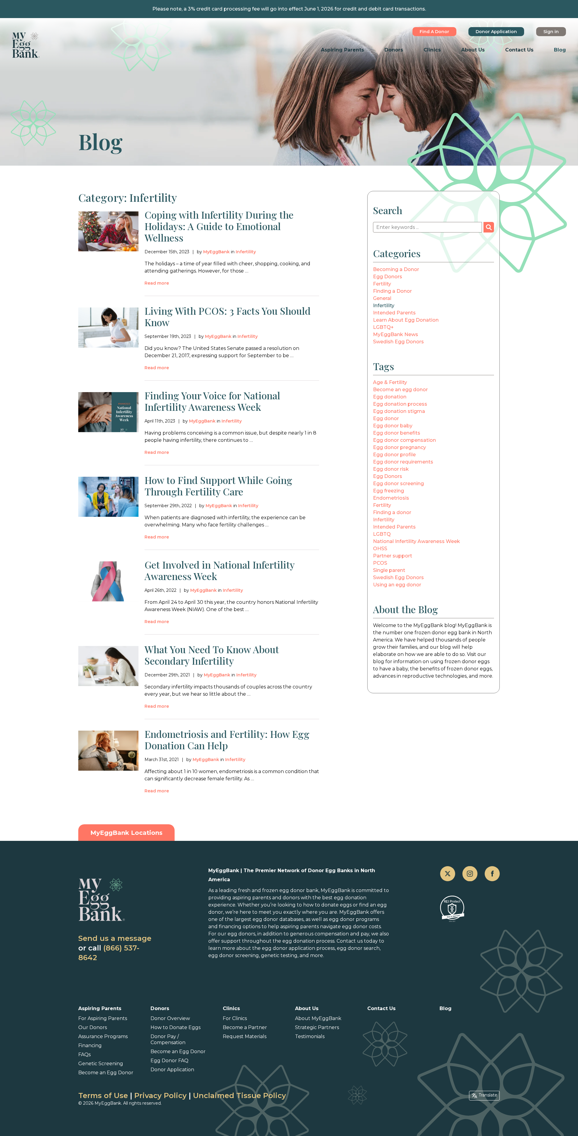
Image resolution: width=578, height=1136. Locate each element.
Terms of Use (103, 1095)
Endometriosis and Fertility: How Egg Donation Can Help (226, 739)
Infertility (246, 251)
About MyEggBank (318, 1018)
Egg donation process (400, 404)
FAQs (84, 1054)
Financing (90, 1045)
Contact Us (519, 50)
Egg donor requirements (403, 462)
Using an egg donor (397, 585)
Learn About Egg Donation (406, 320)
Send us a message (114, 938)
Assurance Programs (103, 1036)
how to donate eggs (327, 905)
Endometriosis (391, 498)
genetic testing (279, 955)
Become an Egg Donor (105, 1072)
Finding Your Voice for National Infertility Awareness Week (212, 401)
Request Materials (244, 1036)
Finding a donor (392, 512)
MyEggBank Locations (126, 832)
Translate (488, 1095)
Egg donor (386, 418)
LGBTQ (382, 534)
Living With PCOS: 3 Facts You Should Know (227, 316)
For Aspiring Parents (102, 1018)
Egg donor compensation (404, 440)
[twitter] (447, 873)
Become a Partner (245, 1027)
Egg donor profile (394, 454)
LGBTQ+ (383, 327)
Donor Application (496, 31)
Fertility (382, 284)
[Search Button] (488, 227)
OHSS (380, 548)
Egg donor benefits (396, 433)
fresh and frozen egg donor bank (278, 890)
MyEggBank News (395, 334)
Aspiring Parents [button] (342, 50)
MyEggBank (216, 251)
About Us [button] (473, 50)
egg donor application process (298, 948)
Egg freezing (388, 491)
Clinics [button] (432, 50)
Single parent (389, 570)
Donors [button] (393, 50)
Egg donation (389, 397)
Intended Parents (394, 313)
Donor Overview (170, 1018)
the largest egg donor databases (264, 919)
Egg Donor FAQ (169, 1060)
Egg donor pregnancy (399, 447)
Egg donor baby (392, 426)
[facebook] (492, 873)
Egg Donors (387, 276)
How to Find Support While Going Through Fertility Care (218, 485)
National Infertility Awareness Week (416, 541)
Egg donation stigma (399, 411)
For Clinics (235, 1018)
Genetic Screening (100, 1063)
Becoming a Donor (396, 269)
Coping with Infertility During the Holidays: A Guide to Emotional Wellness (219, 226)
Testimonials (310, 1036)
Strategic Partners (317, 1027)
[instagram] (469, 873)
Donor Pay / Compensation (168, 1039)
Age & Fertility (390, 382)
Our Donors (92, 1027)
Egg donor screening (398, 483)
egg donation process (308, 941)
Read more (156, 283)
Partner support (392, 556)
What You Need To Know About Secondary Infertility (211, 655)
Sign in (551, 31)
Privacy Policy (160, 1095)
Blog (560, 50)
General (382, 298)
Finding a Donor (392, 291)
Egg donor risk (391, 469)
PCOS (380, 563)
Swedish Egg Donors (398, 342)
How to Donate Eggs (175, 1027)
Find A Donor (434, 31)
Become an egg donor (400, 389)
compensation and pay (342, 934)
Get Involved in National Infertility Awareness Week (219, 570)
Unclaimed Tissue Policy (239, 1095)
